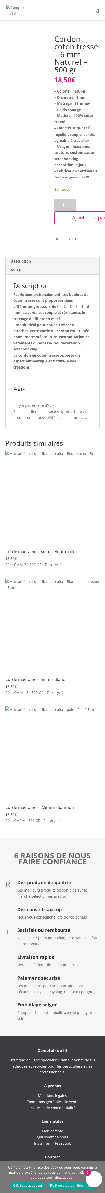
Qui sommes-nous (52, 1137)
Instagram (42, 1143)
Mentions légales (52, 1095)
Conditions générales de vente (52, 1101)
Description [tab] (21, 261)
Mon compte (52, 1131)
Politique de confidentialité (72, 1185)
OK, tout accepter (27, 1185)
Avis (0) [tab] (17, 270)
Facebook (63, 1143)
